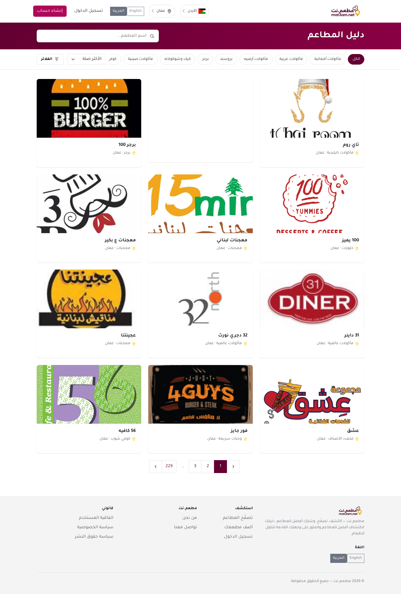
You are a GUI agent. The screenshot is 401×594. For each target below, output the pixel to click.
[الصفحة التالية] (155, 466)
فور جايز (239, 431)
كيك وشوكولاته (177, 59)
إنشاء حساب (50, 11)
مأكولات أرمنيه (256, 59)
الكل (356, 59)
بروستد (226, 59)
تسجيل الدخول (88, 11)
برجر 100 (127, 145)
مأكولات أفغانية (327, 59)
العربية (118, 11)
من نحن (189, 518)
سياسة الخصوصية (95, 527)
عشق (353, 431)
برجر (205, 59)
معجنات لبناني (232, 240)
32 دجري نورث (232, 335)
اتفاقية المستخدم (96, 518)
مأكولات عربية (291, 59)
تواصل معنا (185, 527)
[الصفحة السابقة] (233, 466)
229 (169, 466)
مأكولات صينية (140, 59)
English (135, 11)
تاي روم (351, 145)
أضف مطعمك (238, 527)
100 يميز (350, 240)
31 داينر (351, 335)
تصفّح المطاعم (238, 518)
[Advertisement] (200, 120)
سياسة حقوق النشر (94, 537)
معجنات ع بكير (120, 240)
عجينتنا (128, 335)
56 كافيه (127, 431)
